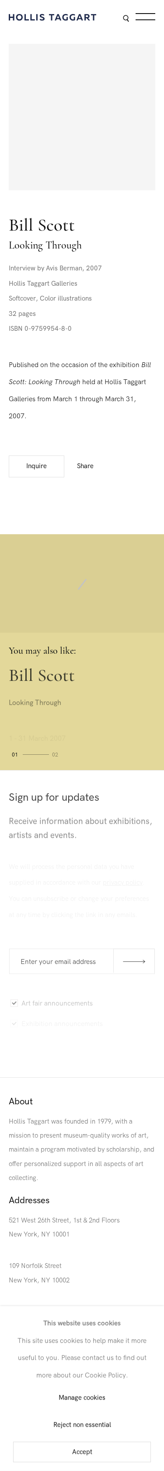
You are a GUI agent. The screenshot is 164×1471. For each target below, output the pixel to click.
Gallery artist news (49, 1041)
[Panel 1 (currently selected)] (29, 756)
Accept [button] (82, 1452)
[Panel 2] (56, 756)
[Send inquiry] (134, 961)
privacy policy (123, 879)
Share (85, 466)
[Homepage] (52, 17)
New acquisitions (47, 1060)
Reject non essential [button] (82, 1425)
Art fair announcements (57, 1001)
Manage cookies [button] (82, 1398)
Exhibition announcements (62, 1021)
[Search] (126, 19)
